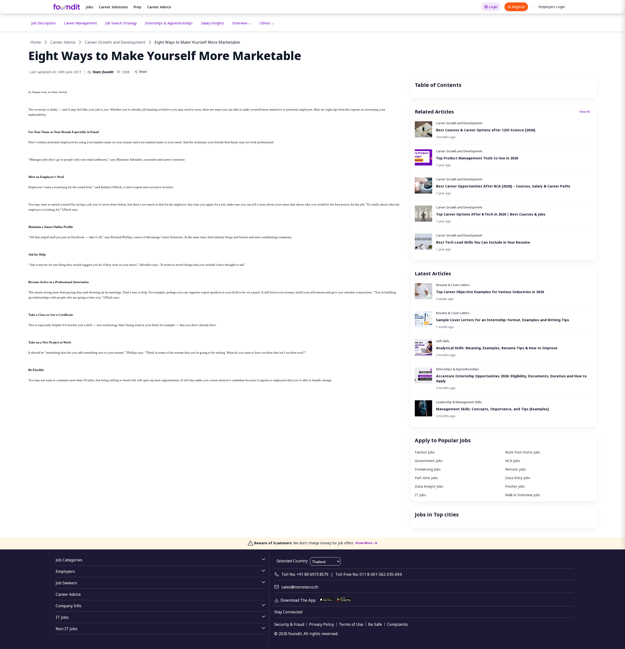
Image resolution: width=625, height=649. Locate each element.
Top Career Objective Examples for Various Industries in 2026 (490, 291)
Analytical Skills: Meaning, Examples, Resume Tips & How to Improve (496, 348)
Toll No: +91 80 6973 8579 (304, 574)
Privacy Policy (321, 624)
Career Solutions (113, 7)
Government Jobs (429, 460)
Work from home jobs (522, 452)
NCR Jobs (512, 460)
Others (265, 23)
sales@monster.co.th (299, 587)
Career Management (80, 23)
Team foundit (103, 72)
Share (143, 71)
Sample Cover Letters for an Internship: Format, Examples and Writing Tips (502, 320)
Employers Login (552, 6)
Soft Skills (442, 341)
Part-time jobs (426, 477)
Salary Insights (212, 23)
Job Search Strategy (121, 23)
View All (584, 112)
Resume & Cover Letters (453, 285)
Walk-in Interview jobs (522, 495)
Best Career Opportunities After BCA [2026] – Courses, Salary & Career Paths (503, 186)
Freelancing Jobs (428, 469)
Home (35, 42)
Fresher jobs (515, 486)
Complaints (397, 624)
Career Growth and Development (115, 42)
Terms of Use (351, 624)
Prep (137, 7)
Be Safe (375, 624)
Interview (239, 23)
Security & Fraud (289, 624)
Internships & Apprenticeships (169, 23)
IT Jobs (420, 495)
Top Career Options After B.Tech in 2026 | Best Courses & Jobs (490, 214)
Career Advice (159, 7)
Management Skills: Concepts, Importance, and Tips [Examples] (492, 409)
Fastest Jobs (425, 452)
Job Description (43, 23)
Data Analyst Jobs (429, 486)
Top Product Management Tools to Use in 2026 (477, 158)
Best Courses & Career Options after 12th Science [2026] (485, 130)
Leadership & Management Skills (459, 402)
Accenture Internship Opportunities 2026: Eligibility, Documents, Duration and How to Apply (511, 378)
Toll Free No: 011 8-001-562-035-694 (368, 574)
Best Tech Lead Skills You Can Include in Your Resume (483, 242)
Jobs (89, 7)
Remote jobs (515, 469)
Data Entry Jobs (517, 477)
